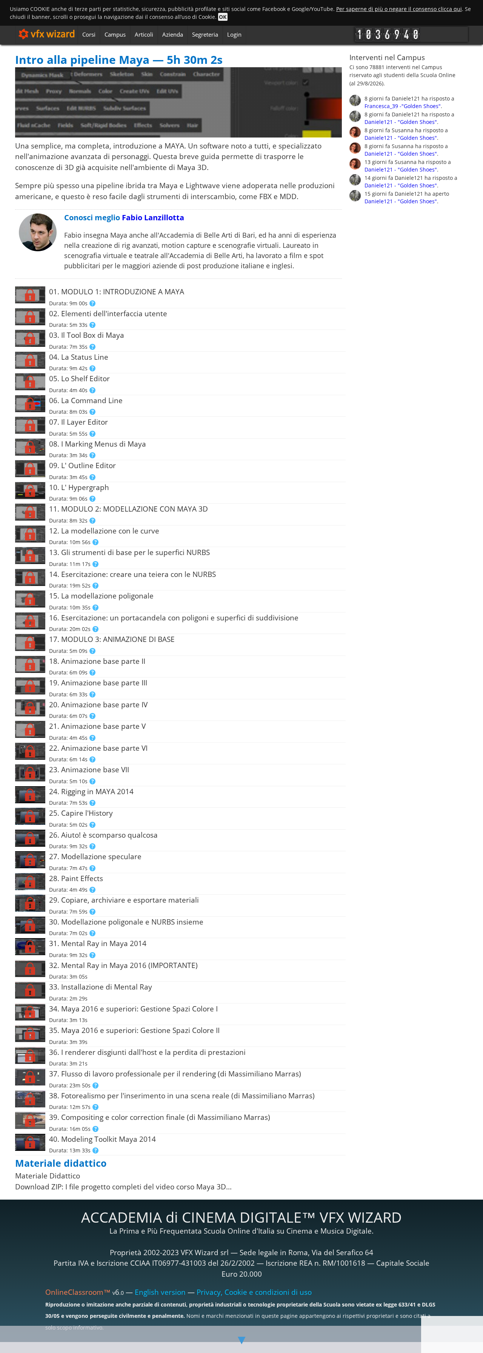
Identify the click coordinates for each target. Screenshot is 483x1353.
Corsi (88, 34)
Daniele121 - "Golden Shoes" (401, 121)
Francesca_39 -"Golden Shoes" (403, 106)
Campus (115, 34)
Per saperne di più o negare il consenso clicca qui (399, 8)
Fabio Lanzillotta (153, 217)
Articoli (144, 34)
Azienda (172, 34)
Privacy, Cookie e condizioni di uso (254, 1292)
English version (160, 1292)
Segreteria (205, 34)
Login (234, 34)
